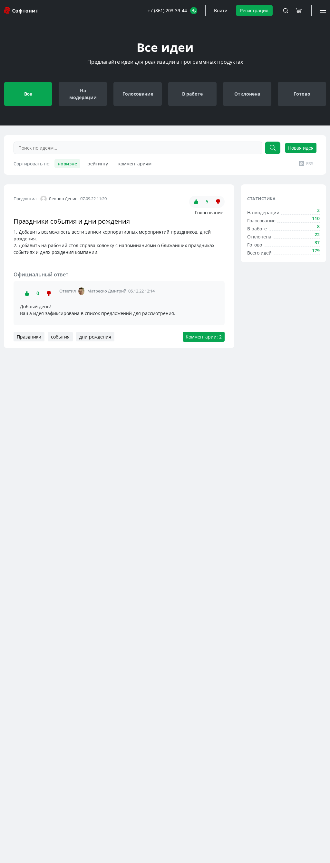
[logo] (21, 10)
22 (317, 234)
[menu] (323, 11)
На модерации (83, 94)
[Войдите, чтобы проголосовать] (196, 202)
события (60, 337)
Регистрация (254, 10)
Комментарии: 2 (204, 337)
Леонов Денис (63, 198)
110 (316, 218)
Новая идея (301, 148)
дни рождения (95, 337)
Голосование (137, 94)
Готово (302, 94)
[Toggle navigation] (285, 10)
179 (316, 250)
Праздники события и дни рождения (72, 221)
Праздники (29, 337)
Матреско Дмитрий (106, 291)
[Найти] (272, 148)
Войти (221, 10)
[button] (172, 10)
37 (317, 242)
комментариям (134, 164)
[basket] (298, 10)
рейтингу (97, 164)
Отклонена (247, 94)
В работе (192, 94)
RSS (309, 163)
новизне (67, 164)
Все (28, 94)
